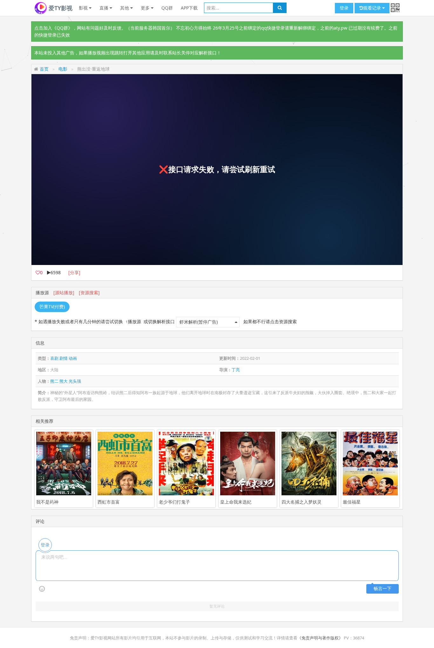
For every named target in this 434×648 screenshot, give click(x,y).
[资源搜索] (89, 292)
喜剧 (54, 358)
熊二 (54, 381)
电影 (62, 69)
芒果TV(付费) (52, 306)
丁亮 (236, 370)
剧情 (63, 358)
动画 (73, 358)
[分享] (74, 272)
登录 (344, 8)
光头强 (75, 381)
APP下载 (189, 8)
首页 (44, 69)
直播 (104, 8)
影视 (84, 8)
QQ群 (167, 8)
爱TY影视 (59, 8)
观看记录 (372, 8)
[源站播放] (63, 292)
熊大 (63, 381)
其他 (125, 8)
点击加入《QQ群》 (53, 28)
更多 (146, 8)
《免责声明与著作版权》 (320, 638)
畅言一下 (382, 588)
